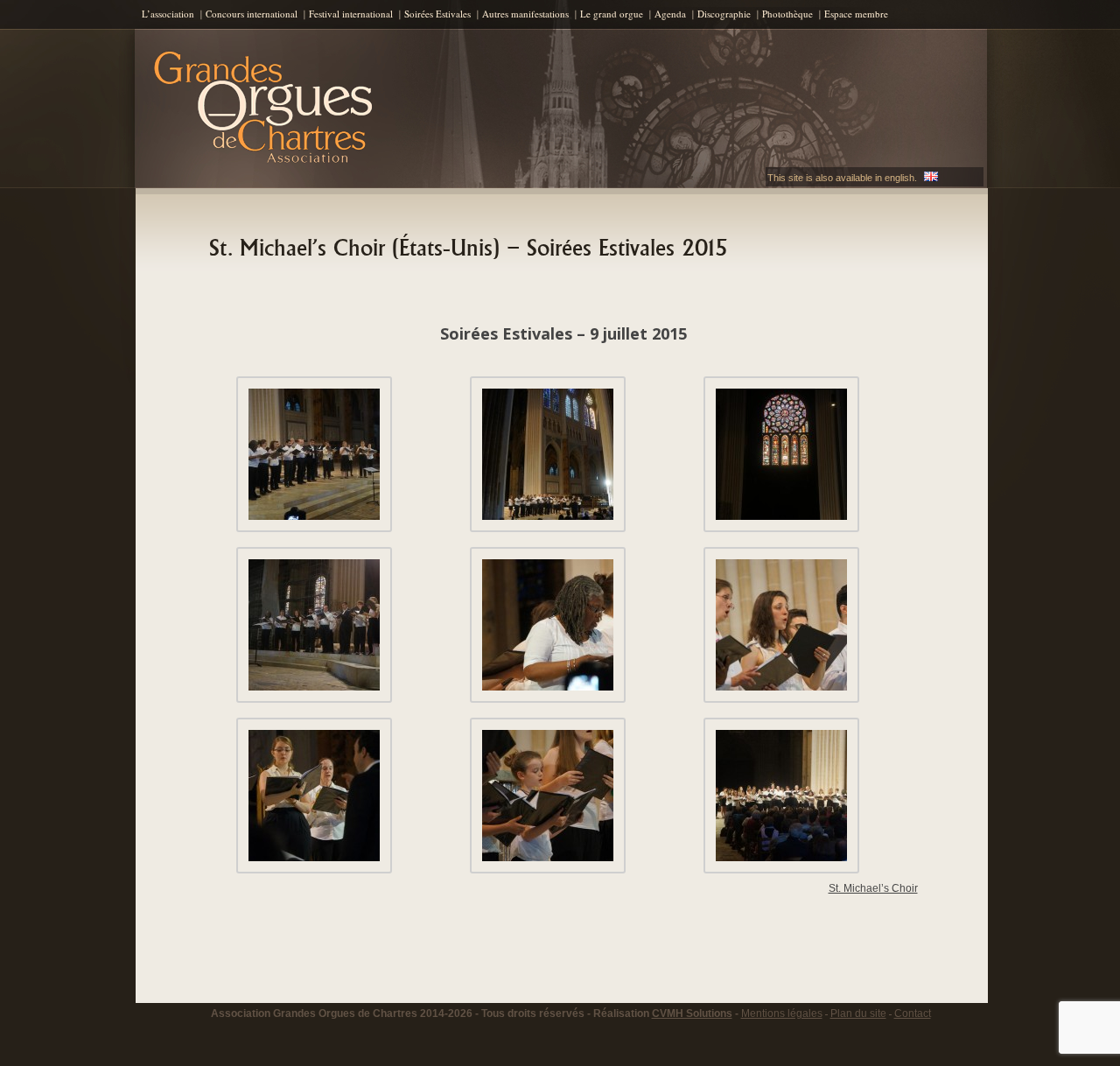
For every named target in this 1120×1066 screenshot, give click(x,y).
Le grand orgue (611, 13)
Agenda (670, 13)
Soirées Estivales (437, 13)
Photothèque (787, 13)
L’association (168, 13)
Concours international (252, 13)
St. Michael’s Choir (873, 888)
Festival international (351, 13)
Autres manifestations (525, 13)
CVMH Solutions (692, 1013)
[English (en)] (931, 177)
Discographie (724, 13)
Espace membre (856, 13)
